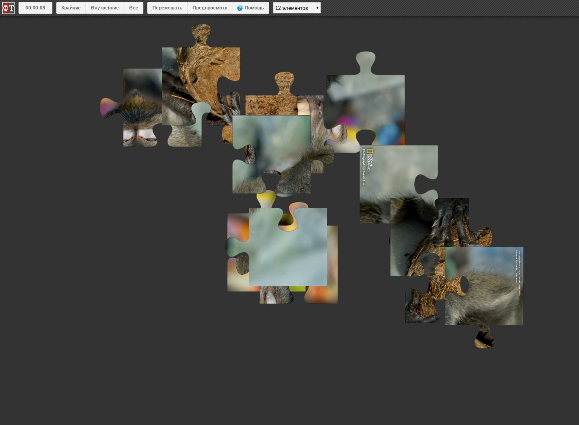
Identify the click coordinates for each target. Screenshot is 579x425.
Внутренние (105, 8)
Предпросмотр (210, 8)
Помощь (254, 8)
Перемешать (167, 8)
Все (133, 8)
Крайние (71, 8)
